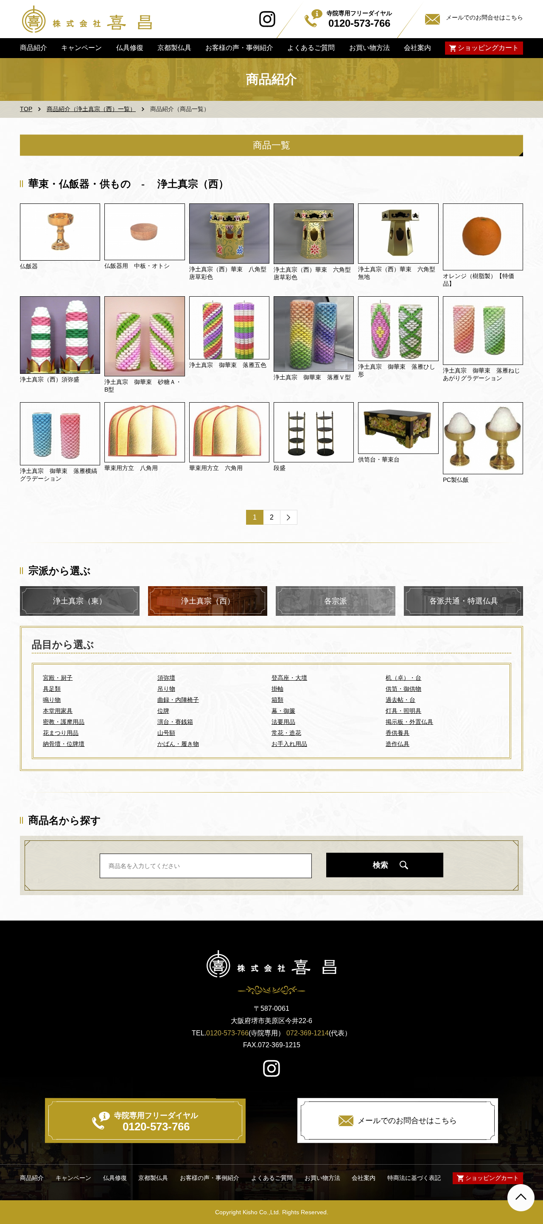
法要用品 (283, 721)
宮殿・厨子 (58, 677)
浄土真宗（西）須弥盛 (49, 379)
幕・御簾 (283, 710)
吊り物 (166, 688)
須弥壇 (166, 677)
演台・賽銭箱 (175, 721)
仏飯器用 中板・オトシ (137, 265)
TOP (26, 109)
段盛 (279, 468)
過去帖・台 (400, 699)
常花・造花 (286, 732)
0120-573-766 (227, 1033)
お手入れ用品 (289, 743)
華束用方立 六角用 (216, 468)
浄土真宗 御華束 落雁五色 (227, 365)
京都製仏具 (174, 47)
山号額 (166, 732)
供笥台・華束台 (379, 459)
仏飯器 (29, 266)
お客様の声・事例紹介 (239, 47)
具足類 (52, 688)
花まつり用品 (60, 732)
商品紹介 (33, 47)
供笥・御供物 (403, 688)
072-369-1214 (307, 1033)
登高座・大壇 (289, 677)
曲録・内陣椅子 (178, 699)
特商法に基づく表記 (414, 1178)
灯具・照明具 (403, 710)
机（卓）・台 (403, 677)
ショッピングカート (488, 47)
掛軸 (277, 688)
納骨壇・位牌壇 (63, 743)
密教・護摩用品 (63, 721)
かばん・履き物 (178, 743)
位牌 (163, 710)
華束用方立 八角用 (131, 468)
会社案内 (417, 47)
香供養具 (397, 732)
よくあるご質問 (311, 47)
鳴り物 (52, 699)
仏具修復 (129, 47)
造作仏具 (397, 743)
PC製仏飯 (456, 479)
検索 (380, 865)
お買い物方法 (369, 47)
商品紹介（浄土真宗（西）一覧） (91, 109)
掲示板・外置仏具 (409, 721)
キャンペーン (81, 47)
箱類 (277, 699)
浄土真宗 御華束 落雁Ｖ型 (312, 377)
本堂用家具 (58, 710)
